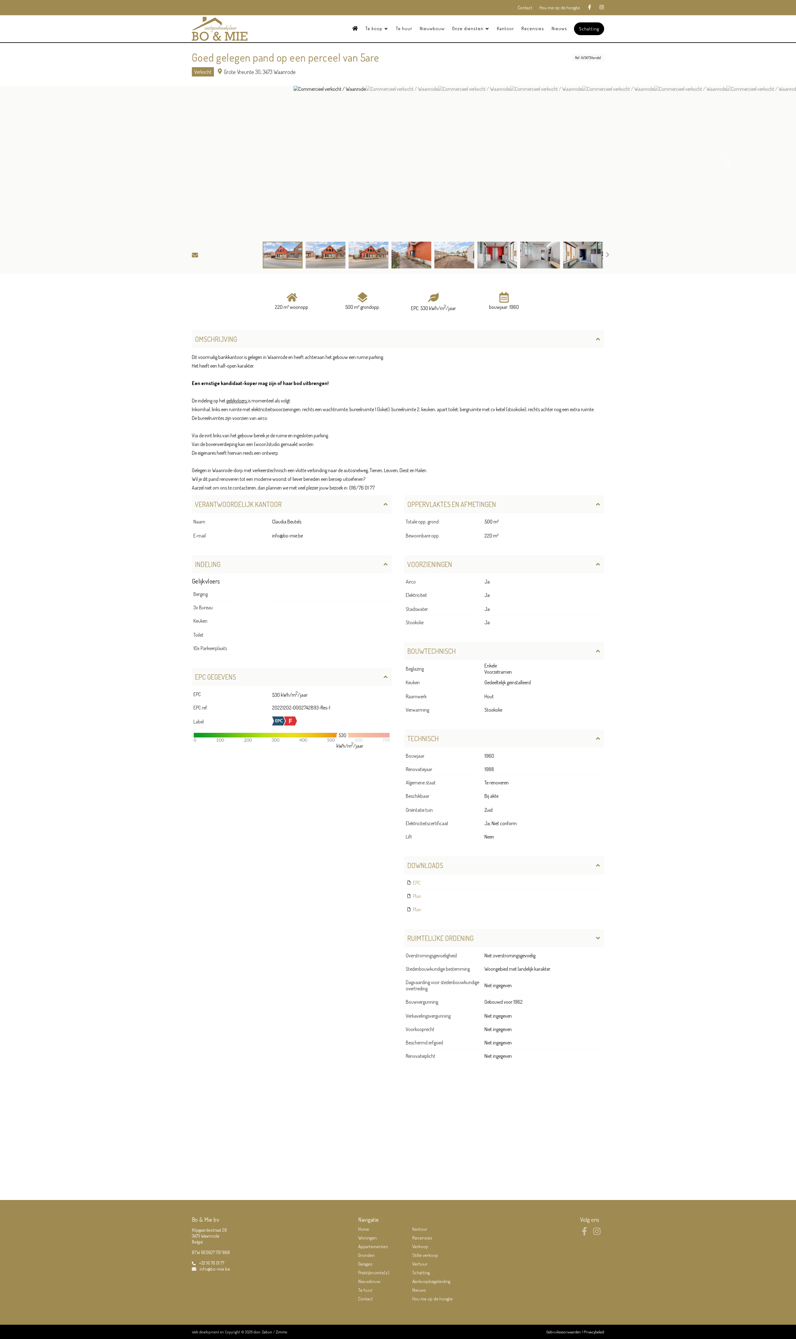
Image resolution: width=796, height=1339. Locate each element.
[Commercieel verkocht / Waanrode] (330, 163)
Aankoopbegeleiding (431, 1281)
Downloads (425, 865)
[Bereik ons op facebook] (584, 1233)
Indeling (207, 564)
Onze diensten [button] (468, 28)
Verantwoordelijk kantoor (238, 504)
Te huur (404, 28)
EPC (416, 883)
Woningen (367, 1238)
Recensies (532, 28)
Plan (416, 896)
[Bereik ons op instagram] (597, 1233)
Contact (525, 8)
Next (727, 163)
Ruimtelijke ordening (440, 938)
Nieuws (559, 28)
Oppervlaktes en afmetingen (451, 504)
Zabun (267, 1331)
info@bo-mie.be (287, 535)
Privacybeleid (594, 1331)
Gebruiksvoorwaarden (564, 1331)
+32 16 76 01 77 (211, 1263)
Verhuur (420, 1264)
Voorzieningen (429, 564)
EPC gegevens (215, 676)
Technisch (423, 738)
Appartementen (373, 1246)
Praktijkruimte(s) (373, 1273)
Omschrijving (216, 339)
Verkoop (420, 1246)
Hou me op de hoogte (559, 8)
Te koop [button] (374, 28)
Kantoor (505, 28)
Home (363, 1229)
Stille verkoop (425, 1255)
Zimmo (281, 1331)
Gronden (366, 1255)
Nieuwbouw (432, 28)
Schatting (589, 29)
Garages (365, 1264)
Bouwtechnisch (431, 651)
